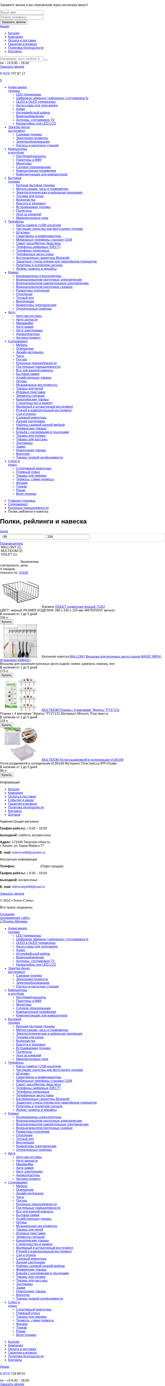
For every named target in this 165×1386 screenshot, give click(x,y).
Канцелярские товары (32, 399)
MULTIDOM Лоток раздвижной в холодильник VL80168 (83, 759)
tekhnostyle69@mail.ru (28, 887)
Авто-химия (25, 327)
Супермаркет (18, 341)
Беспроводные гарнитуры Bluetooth (43, 258)
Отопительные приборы (34, 308)
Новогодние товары (31, 450)
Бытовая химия (27, 374)
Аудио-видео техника (17, 89)
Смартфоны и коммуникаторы (38, 236)
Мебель (21, 345)
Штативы (23, 232)
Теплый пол (25, 297)
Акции (4, 26)
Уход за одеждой (28, 214)
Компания (15, 37)
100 (25, 572)
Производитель (11, 543)
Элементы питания (30, 395)
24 (21, 572)
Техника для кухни (29, 196)
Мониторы (24, 163)
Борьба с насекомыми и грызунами (42, 432)
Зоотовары (24, 443)
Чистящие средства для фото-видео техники (49, 228)
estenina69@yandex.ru (28, 852)
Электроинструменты (32, 138)
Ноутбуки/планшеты (31, 156)
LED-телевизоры (28, 94)
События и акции (21, 800)
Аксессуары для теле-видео (37, 105)
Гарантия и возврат (22, 44)
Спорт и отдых (14, 462)
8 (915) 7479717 (28, 866)
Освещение (25, 348)
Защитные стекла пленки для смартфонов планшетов (56, 261)
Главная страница (21, 500)
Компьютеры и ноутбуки (17, 150)
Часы (20, 356)
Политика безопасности (26, 47)
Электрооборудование (33, 141)
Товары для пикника (31, 475)
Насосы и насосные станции (37, 145)
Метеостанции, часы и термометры (42, 189)
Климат (13, 272)
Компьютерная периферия (36, 170)
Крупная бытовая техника (35, 185)
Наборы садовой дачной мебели (40, 425)
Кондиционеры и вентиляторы (39, 276)
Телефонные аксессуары (35, 254)
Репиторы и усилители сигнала (39, 265)
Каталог (14, 33)
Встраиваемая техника (33, 207)
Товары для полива (30, 435)
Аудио (20, 109)
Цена (4, 531)
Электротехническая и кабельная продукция (49, 192)
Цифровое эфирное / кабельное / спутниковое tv (52, 98)
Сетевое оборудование (33, 167)
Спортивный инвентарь (34, 468)
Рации (20, 490)
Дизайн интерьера (29, 352)
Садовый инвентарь (31, 417)
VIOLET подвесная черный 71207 (80, 606)
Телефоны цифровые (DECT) (38, 247)
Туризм (21, 486)
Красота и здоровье (30, 203)
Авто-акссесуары (29, 316)
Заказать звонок (14, 22)
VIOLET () (8, 554)
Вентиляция (25, 301)
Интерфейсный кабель (33, 112)
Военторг (23, 454)
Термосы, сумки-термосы (35, 479)
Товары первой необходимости (39, 457)
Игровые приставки (30, 392)
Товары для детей (29, 388)
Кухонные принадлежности (36, 363)
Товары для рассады (31, 439)
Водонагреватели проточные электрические (49, 279)
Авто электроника (29, 330)
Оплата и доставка (22, 40)
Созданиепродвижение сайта (15, 916)
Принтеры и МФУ (29, 160)
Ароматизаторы (28, 334)
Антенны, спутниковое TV (35, 120)
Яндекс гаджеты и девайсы (36, 268)
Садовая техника (29, 134)
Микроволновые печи (32, 218)
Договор (14, 814)
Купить (7, 622)
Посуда (21, 359)
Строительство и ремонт (34, 403)
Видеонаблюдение (30, 116)
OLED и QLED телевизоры (36, 101)
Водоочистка (25, 199)
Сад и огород (26, 414)
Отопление (24, 294)
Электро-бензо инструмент (19, 128)
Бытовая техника (14, 179)
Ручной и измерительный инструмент (44, 410)
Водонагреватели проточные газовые (44, 287)
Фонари (22, 483)
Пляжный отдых (28, 472)
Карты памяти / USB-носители (38, 225)
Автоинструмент (28, 337)
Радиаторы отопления (33, 290)
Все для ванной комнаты (34, 370)
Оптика (21, 381)
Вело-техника (26, 493)
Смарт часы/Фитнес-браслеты (38, 243)
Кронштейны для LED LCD (36, 123)
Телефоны (16, 221)
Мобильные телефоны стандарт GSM (44, 239)
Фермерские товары (31, 428)
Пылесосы (24, 210)
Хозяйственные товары (34, 377)
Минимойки (24, 323)
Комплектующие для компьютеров (41, 174)
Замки (20, 446)
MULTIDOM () (11, 551)
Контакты (15, 51)
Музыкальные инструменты (36, 385)
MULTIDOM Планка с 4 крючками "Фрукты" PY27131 (81, 710)
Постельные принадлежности (38, 366)
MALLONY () (10, 547)
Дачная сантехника (30, 421)
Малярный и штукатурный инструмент (44, 406)
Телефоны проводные (33, 250)
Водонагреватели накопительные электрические (52, 283)
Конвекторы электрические (36, 305)
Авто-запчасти (27, 319)
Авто (11, 312)
